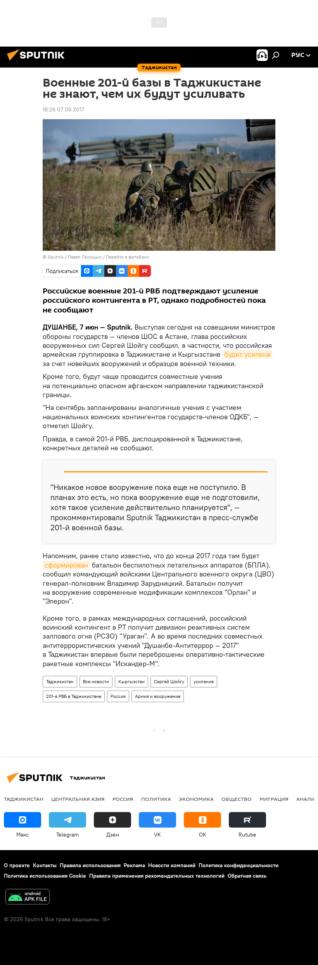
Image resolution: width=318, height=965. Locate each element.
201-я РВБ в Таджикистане (73, 696)
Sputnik (56, 257)
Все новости (96, 681)
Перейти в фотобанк (127, 257)
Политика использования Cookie (45, 875)
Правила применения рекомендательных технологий (157, 875)
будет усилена (247, 354)
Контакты (45, 865)
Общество (236, 798)
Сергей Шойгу (169, 681)
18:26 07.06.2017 (63, 109)
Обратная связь (247, 875)
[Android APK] (27, 897)
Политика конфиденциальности (238, 865)
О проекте (17, 865)
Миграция (274, 798)
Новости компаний (171, 865)
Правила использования (90, 865)
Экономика (196, 798)
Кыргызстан (131, 681)
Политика (156, 798)
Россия (118, 696)
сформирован (66, 565)
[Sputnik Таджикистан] (38, 61)
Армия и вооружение (157, 696)
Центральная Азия (78, 798)
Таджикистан (60, 681)
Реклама (134, 865)
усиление (204, 681)
